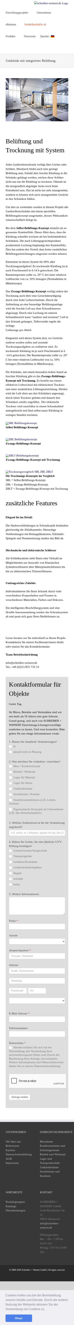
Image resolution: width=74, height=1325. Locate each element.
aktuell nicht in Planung (27, 751)
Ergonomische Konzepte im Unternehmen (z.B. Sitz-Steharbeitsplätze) (36, 811)
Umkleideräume (22, 788)
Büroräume (46, 1141)
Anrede (13, 935)
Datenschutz (17, 1043)
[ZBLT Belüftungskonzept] (22, 455)
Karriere (10, 1150)
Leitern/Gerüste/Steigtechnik (30, 850)
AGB (9, 1158)
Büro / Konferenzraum (26, 766)
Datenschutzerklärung (19, 1154)
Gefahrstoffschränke (25, 861)
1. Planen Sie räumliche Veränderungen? (33, 741)
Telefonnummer (18, 1028)
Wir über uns (13, 1141)
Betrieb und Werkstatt (52, 1154)
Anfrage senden (19, 1097)
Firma (13, 920)
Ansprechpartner (20, 950)
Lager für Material (24, 777)
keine (16, 884)
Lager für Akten (22, 782)
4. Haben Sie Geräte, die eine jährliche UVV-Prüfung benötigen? (35, 844)
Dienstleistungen (15, 1210)
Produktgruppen (15, 1201)
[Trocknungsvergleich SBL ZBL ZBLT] (29, 471)
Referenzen (12, 1145)
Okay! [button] (19, 1318)
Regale (17, 873)
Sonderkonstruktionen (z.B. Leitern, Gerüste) (32, 801)
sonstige (18, 878)
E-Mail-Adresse (19, 1013)
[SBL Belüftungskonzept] (21, 423)
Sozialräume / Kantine (26, 794)
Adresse (13, 965)
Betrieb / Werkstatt (24, 771)
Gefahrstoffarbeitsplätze (27, 867)
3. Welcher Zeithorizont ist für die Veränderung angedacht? (37, 825)
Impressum (12, 1162)
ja (14, 746)
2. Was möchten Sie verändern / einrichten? (34, 761)
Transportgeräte (22, 856)
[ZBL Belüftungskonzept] (21, 439)
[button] (46, 1309)
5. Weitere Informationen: (24, 894)
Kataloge (11, 1206)
